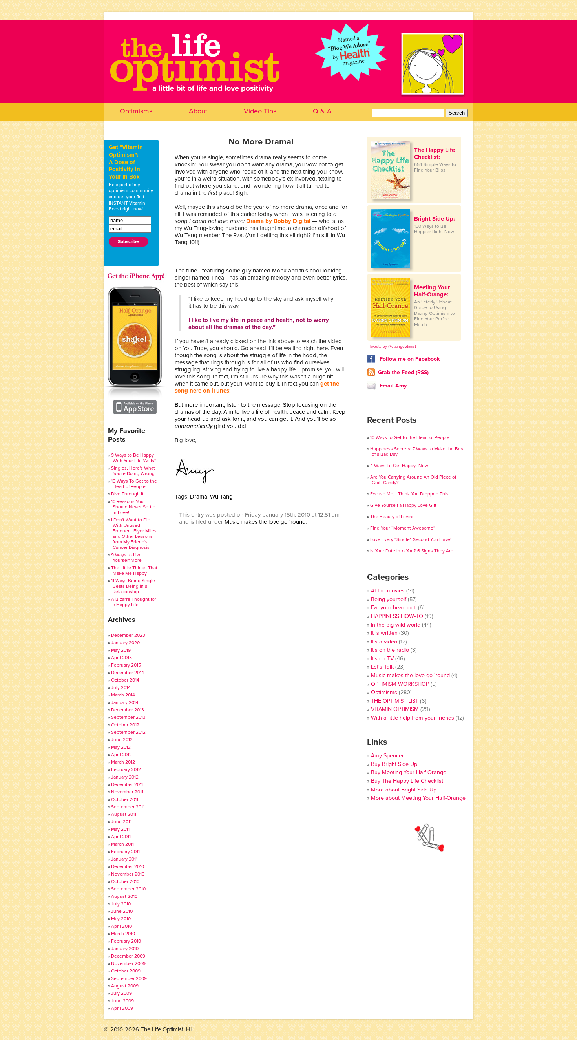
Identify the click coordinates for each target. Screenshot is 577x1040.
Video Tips (260, 111)
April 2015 (121, 657)
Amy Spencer (387, 755)
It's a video (384, 641)
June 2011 (121, 821)
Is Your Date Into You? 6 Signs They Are (411, 551)
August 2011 (123, 814)
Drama (198, 496)
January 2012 (125, 777)
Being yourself (388, 599)
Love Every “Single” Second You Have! (410, 539)
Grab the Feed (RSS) (403, 372)
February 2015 (126, 665)
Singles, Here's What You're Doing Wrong (133, 470)
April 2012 (121, 754)
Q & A (322, 111)
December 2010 (127, 866)
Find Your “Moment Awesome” (402, 528)
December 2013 (127, 710)
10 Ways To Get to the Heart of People (134, 483)
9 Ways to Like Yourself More (126, 557)
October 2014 (125, 680)
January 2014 (125, 702)
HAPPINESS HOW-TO (397, 616)
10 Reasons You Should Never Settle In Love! (133, 507)
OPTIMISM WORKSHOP (400, 684)
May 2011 (120, 829)
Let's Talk (382, 666)
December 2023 (128, 635)
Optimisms (136, 111)
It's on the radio (390, 650)
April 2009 (122, 1008)
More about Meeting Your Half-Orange (418, 798)
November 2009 (128, 963)
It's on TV (382, 658)
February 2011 (125, 851)
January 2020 (125, 642)
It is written (384, 633)
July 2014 (121, 687)
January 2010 (125, 948)
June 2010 (122, 911)
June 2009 (122, 1000)
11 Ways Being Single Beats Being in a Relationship (133, 586)
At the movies (388, 590)
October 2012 (125, 724)
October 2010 (125, 881)
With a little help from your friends (412, 718)
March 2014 (123, 695)
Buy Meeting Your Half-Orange (408, 772)
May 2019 (121, 650)
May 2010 (121, 918)
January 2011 (124, 859)
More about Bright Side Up (403, 789)
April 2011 (121, 836)
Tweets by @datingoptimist (392, 346)
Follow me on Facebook (409, 359)
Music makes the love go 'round (265, 521)
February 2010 (126, 941)
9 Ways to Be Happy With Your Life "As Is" (133, 457)
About (198, 111)
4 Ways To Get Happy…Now (399, 465)
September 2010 (128, 889)
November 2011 (127, 792)
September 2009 (129, 978)
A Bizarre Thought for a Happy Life (133, 601)
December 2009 (128, 956)
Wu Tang (221, 496)
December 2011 (127, 784)
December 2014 (127, 672)
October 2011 (124, 799)
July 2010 (121, 904)
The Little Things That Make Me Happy (134, 570)
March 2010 (123, 933)
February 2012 (126, 769)
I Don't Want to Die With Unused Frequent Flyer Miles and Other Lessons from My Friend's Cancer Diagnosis (134, 533)
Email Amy (392, 385)
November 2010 (127, 874)
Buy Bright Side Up (394, 764)
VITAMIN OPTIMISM (395, 709)
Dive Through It (127, 494)
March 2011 (122, 844)
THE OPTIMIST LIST (394, 701)
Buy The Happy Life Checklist (407, 781)
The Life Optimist (288, 82)
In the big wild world (395, 624)
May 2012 (121, 747)
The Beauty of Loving (392, 516)
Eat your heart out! (393, 607)
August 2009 (125, 986)
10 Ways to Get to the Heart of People (409, 437)
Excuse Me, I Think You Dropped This (409, 494)
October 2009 (126, 971)
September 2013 (128, 717)
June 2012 (122, 739)
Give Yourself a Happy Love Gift (403, 505)
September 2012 (128, 732)
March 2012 (123, 762)
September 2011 (127, 807)
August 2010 (124, 896)
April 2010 (121, 926)
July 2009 (121, 993)
